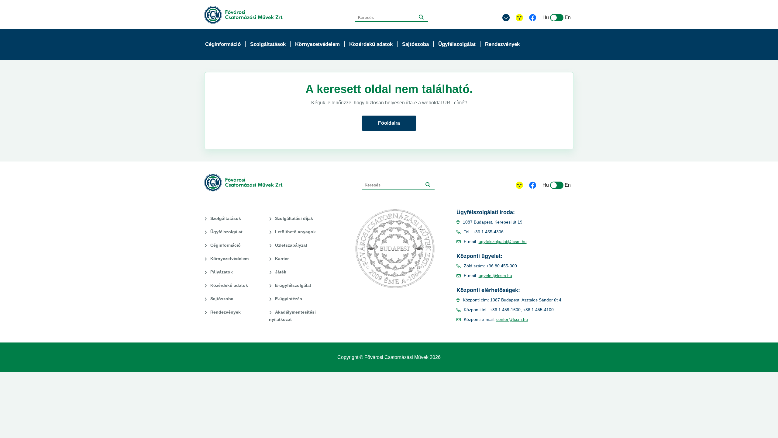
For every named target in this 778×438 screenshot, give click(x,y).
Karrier (282, 258)
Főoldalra (389, 123)
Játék (280, 271)
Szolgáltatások (225, 218)
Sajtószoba (221, 298)
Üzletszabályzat (291, 245)
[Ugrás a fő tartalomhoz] (506, 17)
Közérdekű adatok (229, 285)
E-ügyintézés (288, 298)
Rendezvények (225, 312)
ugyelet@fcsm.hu (495, 275)
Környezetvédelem (229, 258)
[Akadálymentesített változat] (519, 185)
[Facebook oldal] (532, 18)
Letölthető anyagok (295, 231)
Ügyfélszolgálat (226, 231)
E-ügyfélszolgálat (293, 285)
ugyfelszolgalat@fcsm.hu (503, 241)
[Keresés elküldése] (421, 17)
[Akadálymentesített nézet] (519, 17)
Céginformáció (225, 245)
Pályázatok (221, 271)
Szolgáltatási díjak (294, 218)
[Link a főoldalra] (243, 15)
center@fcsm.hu (512, 319)
